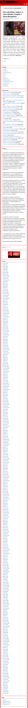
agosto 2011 (5, 536)
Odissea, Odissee (6, 110)
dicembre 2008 (6, 585)
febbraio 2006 (5, 637)
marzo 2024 (5, 307)
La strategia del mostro (7, 112)
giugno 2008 (5, 594)
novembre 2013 (6, 495)
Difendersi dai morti (7, 139)
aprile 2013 (5, 506)
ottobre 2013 (5, 497)
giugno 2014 (5, 485)
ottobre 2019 (5, 387)
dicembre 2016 (6, 439)
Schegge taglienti (6, 79)
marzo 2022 (5, 343)
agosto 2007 (5, 609)
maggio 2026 (5, 267)
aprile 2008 (5, 597)
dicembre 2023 (6, 312)
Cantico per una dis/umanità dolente (10, 144)
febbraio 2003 (5, 691)
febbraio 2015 (5, 473)
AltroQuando (5, 86)
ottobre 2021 (5, 351)
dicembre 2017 (6, 421)
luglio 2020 (5, 374)
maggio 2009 (5, 577)
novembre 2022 (6, 331)
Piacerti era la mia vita (7, 94)
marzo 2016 (5, 453)
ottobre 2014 (5, 479)
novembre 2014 (6, 477)
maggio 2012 (5, 523)
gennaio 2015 (5, 474)
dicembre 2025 (6, 275)
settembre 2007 (6, 608)
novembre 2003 (6, 678)
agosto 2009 (5, 573)
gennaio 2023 (5, 328)
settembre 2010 (6, 553)
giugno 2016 (5, 448)
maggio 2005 (5, 650)
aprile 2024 (5, 305)
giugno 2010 (5, 558)
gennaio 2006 (5, 638)
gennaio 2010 (5, 565)
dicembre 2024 (6, 293)
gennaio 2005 (5, 656)
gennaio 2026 (5, 274)
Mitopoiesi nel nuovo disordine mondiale (11, 121)
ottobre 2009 (5, 570)
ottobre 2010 (5, 551)
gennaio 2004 (5, 675)
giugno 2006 (5, 630)
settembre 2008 (6, 589)
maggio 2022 (5, 340)
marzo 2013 (5, 507)
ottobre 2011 (5, 533)
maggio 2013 (5, 504)
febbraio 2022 (5, 345)
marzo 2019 (5, 398)
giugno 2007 (5, 612)
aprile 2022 (5, 342)
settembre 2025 (6, 280)
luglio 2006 (5, 629)
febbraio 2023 (5, 327)
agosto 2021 (5, 354)
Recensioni (5, 70)
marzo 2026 (5, 271)
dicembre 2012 (6, 512)
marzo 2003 (5, 690)
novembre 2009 (6, 568)
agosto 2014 (5, 482)
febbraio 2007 (5, 618)
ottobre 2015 (5, 460)
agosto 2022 (5, 336)
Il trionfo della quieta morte (8, 113)
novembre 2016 (6, 441)
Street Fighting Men (7, 130)
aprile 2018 (5, 415)
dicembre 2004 (6, 658)
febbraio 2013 (5, 509)
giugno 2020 (5, 375)
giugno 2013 (5, 503)
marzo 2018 (5, 416)
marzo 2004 (5, 671)
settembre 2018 (6, 407)
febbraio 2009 (5, 582)
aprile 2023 (5, 324)
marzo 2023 (5, 325)
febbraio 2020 (5, 381)
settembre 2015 (6, 462)
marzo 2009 (5, 580)
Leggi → (5, 60)
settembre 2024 (6, 298)
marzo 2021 (5, 362)
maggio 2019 (5, 395)
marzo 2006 (5, 635)
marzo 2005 (5, 653)
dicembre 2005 (6, 640)
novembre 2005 (6, 641)
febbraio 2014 (5, 491)
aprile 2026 (5, 269)
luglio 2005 (5, 647)
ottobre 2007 (5, 606)
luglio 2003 (5, 684)
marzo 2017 (5, 435)
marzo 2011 (5, 544)
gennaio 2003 (5, 693)
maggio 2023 (5, 322)
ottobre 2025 (5, 278)
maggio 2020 (5, 377)
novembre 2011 (6, 532)
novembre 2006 (6, 623)
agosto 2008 (5, 591)
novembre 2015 (6, 459)
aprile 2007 (5, 615)
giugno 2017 (5, 430)
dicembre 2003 (6, 676)
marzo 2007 (5, 617)
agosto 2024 (5, 299)
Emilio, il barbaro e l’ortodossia (9, 115)
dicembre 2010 (6, 548)
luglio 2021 (5, 356)
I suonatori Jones (6, 83)
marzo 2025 (5, 289)
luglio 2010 (5, 556)
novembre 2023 (6, 313)
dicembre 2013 (6, 494)
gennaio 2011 (5, 547)
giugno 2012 (5, 521)
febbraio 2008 (5, 600)
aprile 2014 (5, 488)
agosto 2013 (5, 500)
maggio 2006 (5, 632)
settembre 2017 (6, 425)
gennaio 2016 (5, 456)
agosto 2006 (5, 627)
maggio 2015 (5, 468)
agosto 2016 (5, 445)
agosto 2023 (5, 318)
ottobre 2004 (5, 661)
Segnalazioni (5, 84)
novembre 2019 (6, 386)
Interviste (5, 73)
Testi (4, 75)
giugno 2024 (5, 302)
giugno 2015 (5, 466)
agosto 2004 (5, 664)
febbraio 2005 (5, 655)
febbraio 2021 (5, 363)
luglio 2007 (5, 611)
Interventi (5, 69)
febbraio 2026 (5, 272)
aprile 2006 (5, 634)
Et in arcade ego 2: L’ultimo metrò (10, 124)
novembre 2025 (6, 277)
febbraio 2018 (5, 418)
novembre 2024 (6, 295)
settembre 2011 (6, 535)
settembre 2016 (6, 444)
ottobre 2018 (5, 406)
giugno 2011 (5, 539)
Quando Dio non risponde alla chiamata (11, 129)
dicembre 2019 (6, 384)
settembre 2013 (6, 498)
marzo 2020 (5, 380)
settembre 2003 (6, 681)
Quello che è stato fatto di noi (9, 141)
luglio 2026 (5, 264)
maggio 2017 (5, 432)
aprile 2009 (5, 579)
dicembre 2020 (6, 366)
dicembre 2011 (6, 530)
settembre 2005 (6, 644)
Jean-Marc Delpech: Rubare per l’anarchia (11, 103)
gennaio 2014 (5, 492)
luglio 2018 (5, 410)
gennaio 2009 (5, 583)
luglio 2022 (5, 337)
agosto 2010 (5, 555)
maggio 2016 (5, 450)
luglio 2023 (5, 319)
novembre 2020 (6, 368)
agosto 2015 (5, 463)
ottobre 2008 (5, 588)
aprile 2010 (5, 561)
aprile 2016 (5, 451)
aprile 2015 (5, 469)
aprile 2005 (5, 652)
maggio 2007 (5, 614)
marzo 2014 (5, 489)
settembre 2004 (6, 662)
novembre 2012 (6, 514)
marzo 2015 (5, 471)
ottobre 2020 (5, 369)
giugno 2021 (5, 357)
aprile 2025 (5, 287)
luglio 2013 (5, 501)
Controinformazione (6, 19)
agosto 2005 (5, 646)
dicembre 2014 (6, 476)
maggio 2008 (5, 596)
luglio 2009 (5, 574)
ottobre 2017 (5, 424)
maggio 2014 (5, 486)
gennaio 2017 (5, 438)
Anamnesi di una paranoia (8, 142)
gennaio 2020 (5, 383)
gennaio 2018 (5, 419)
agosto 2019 (5, 391)
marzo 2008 (5, 599)
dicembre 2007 (6, 603)
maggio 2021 (5, 359)
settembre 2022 (6, 334)
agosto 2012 (5, 518)
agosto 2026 (5, 263)
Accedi (4, 699)
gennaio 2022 (5, 346)
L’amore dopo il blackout (8, 119)
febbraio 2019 (5, 400)
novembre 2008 (6, 586)
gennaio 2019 (5, 401)
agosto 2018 (5, 409)
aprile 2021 (5, 360)
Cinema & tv (17, 18)
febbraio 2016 (5, 454)
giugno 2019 (5, 394)
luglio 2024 (5, 301)
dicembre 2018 (6, 403)
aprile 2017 (5, 433)
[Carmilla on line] (14, 2)
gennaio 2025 (5, 292)
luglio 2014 (5, 483)
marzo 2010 (5, 562)
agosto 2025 (5, 281)
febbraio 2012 (5, 527)
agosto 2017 (5, 427)
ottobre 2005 (5, 643)
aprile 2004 (5, 670)
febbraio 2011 (5, 545)
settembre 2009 (6, 571)
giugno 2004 (5, 667)
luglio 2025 (5, 283)
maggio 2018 (5, 413)
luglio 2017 (5, 428)
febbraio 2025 (5, 290)
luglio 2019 (5, 392)
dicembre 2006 (6, 621)
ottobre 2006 (5, 624)
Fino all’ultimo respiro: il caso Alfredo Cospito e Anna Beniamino (13, 14)
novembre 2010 (6, 550)
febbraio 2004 (5, 673)
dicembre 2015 (6, 457)
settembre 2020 (6, 371)
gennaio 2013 (5, 510)
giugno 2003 (5, 685)
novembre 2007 (6, 605)
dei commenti (7, 702)
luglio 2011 (5, 538)
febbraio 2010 (5, 564)
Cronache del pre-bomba (8, 81)
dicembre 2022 (6, 330)
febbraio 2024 (5, 308)
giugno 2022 (5, 339)
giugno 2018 (5, 412)
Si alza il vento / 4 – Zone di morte (10, 132)
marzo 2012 (5, 526)
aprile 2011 (5, 542)
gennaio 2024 (5, 310)
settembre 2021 (6, 353)
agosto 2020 (5, 372)
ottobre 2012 (5, 515)
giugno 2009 (5, 576)
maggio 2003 (5, 687)
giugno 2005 (5, 649)
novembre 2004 (6, 659)
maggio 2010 (5, 559)
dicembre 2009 (6, 567)
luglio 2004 (5, 665)
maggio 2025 (5, 286)
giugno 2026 (5, 266)
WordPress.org (6, 704)
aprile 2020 (5, 378)
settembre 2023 (6, 316)
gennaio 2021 (5, 365)
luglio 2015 (5, 465)
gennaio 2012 (5, 529)
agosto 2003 (5, 682)
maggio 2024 (5, 304)
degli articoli (6, 701)
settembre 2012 (6, 517)
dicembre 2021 (6, 348)
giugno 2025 (5, 284)
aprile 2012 (5, 524)
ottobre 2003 (5, 679)
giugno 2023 (5, 321)
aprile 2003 (5, 688)
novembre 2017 (6, 422)
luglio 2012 (5, 520)
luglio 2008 (5, 593)
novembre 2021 (6, 349)
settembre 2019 (6, 389)
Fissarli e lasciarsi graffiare (8, 92)
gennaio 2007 (5, 620)
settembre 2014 (6, 480)
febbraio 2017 (5, 436)
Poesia (4, 76)
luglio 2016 (5, 447)
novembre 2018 (6, 404)
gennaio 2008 (5, 602)
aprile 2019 (5, 397)
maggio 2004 (5, 668)
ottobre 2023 (5, 315)
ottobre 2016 (5, 442)
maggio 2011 (5, 541)
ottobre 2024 (5, 296)
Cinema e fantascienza (9, 106)
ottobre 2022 (5, 333)
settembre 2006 (6, 626)
